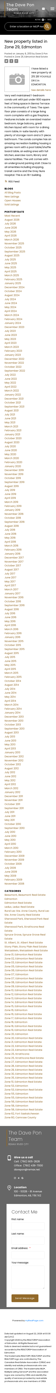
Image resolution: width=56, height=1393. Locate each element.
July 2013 (10, 736)
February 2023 (13, 351)
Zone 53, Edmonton (16, 1086)
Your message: (20, 1262)
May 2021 (10, 422)
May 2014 (10, 697)
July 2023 (10, 331)
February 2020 (13, 462)
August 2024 (12, 295)
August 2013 (12, 732)
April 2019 (10, 498)
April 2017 (10, 585)
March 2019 (11, 502)
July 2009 (10, 868)
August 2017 (12, 569)
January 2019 (12, 510)
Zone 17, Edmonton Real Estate (23, 1018)
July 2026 (10, 223)
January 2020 (13, 466)
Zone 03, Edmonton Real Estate (23, 962)
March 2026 (12, 239)
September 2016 (15, 605)
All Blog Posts (13, 192)
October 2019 (13, 478)
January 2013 (12, 752)
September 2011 (14, 808)
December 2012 (14, 756)
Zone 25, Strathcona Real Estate (24, 1058)
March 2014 (12, 705)
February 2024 (13, 319)
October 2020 (13, 438)
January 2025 (13, 283)
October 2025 (13, 247)
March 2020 (12, 458)
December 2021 (14, 398)
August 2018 (12, 526)
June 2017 (10, 577)
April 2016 (10, 625)
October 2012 (13, 764)
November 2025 (14, 243)
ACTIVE (38, 19)
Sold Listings (12, 204)
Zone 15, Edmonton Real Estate (23, 1006)
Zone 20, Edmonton (16, 1034)
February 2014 (13, 709)
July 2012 (10, 772)
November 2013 (14, 721)
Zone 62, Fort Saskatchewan (22, 1113)
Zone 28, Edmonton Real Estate (23, 1066)
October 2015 (13, 645)
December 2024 (15, 287)
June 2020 (11, 450)
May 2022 (10, 382)
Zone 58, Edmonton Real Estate (24, 1109)
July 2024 (10, 299)
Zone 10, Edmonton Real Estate (23, 990)
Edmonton (11, 899)
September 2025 (15, 251)
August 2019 (12, 486)
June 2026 (11, 227)
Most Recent (12, 215)
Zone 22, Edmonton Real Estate (23, 1046)
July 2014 (10, 689)
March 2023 (12, 347)
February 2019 (13, 506)
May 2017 (10, 581)
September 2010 (15, 828)
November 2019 (14, 474)
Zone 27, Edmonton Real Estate (23, 1062)
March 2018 (11, 545)
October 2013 (13, 724)
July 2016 (10, 613)
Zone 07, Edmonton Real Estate (24, 978)
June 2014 (10, 693)
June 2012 (10, 776)
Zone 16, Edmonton (16, 1010)
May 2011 (10, 820)
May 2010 (10, 840)
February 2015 (13, 677)
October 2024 (13, 291)
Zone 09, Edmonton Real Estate (23, 986)
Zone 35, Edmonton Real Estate (23, 1078)
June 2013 (10, 740)
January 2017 (12, 593)
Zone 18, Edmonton (16, 1022)
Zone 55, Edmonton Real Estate (24, 1097)
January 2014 (13, 712)
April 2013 (10, 748)
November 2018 (14, 514)
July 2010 (10, 832)
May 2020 (10, 454)
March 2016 (11, 629)
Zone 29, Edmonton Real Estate (31, 56)
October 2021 (13, 402)
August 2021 (12, 410)
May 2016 (10, 621)
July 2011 (9, 812)
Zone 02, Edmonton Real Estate (23, 958)
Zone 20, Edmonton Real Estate (23, 1038)
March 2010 (11, 848)
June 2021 (10, 418)
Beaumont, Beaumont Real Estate (25, 895)
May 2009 (10, 876)
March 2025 (12, 275)
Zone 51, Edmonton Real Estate (23, 1082)
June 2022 (11, 379)
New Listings (12, 196)
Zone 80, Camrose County (20, 1117)
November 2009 (14, 860)
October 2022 (13, 367)
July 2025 (10, 259)
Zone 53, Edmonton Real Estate (23, 1089)
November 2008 (14, 883)
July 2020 (10, 446)
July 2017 (10, 573)
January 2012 (12, 792)
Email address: (20, 1248)
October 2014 (13, 681)
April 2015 (10, 669)
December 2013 (14, 716)
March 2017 (11, 589)
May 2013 (10, 744)
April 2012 (10, 784)
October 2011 (12, 804)
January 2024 (13, 323)
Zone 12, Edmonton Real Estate (23, 994)
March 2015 (11, 673)
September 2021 (14, 406)
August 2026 (12, 220)
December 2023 (14, 327)
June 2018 (10, 534)
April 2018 (10, 542)
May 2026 (10, 231)
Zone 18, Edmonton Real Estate (23, 1026)
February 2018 (13, 549)
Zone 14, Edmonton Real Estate (23, 1002)
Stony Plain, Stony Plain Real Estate (26, 946)
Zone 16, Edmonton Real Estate (23, 1014)
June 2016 (10, 617)
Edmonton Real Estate (18, 903)
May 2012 (10, 780)
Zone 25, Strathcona (17, 1054)
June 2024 (11, 303)
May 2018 (10, 538)
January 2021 (12, 434)
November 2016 (14, 597)
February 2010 (13, 852)
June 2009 (11, 872)
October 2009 (13, 864)
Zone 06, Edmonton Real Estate (24, 970)
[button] (15, 1178)
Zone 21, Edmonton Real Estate (23, 1042)
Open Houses (13, 200)
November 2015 (14, 641)
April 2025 (11, 271)
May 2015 (10, 665)
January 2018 (12, 554)
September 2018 (15, 522)
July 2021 (10, 414)
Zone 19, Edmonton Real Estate (23, 1030)
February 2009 (13, 879)
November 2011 (14, 800)
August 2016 (12, 609)
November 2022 (14, 363)
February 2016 (13, 633)
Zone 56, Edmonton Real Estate (24, 1101)
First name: (18, 1219)
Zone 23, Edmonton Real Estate (23, 1050)
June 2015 (10, 661)
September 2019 (14, 482)
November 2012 (14, 760)
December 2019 (14, 470)
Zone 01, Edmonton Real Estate (23, 954)
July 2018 (10, 530)
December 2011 (14, 796)
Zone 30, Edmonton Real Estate (23, 1074)
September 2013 (14, 728)
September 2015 (15, 649)
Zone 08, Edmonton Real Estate (24, 982)
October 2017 (13, 565)
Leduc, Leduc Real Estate (19, 907)
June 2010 (10, 836)
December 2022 (14, 359)
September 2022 (15, 371)
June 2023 (11, 335)
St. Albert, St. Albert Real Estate (24, 942)
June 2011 (10, 816)
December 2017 (14, 557)
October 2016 (13, 601)
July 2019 (10, 490)
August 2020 (12, 442)
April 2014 (10, 701)
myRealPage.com (34, 1320)
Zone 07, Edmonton (16, 974)
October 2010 (13, 824)
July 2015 (10, 657)
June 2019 (10, 494)
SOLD (49, 19)
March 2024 (12, 315)
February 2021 (13, 430)
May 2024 (10, 307)
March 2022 (12, 390)
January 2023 (13, 355)
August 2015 (12, 653)
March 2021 (11, 426)
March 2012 (11, 788)
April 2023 (10, 343)
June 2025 (11, 263)
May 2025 (10, 267)
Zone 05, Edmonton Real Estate (24, 966)
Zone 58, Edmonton (16, 1105)
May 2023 (10, 339)
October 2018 (13, 518)
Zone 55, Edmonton (16, 1094)
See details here (41, 90)
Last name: (18, 1233)
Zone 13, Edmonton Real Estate (23, 998)
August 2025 (12, 255)
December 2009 (14, 856)
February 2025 (13, 279)
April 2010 (10, 844)
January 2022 (13, 394)
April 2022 (10, 387)
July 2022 (10, 375)
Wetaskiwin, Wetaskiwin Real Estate (26, 950)
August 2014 (12, 685)
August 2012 (12, 768)
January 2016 (12, 637)
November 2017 (14, 561)
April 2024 (11, 311)
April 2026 (11, 235)
